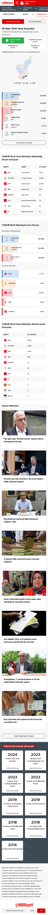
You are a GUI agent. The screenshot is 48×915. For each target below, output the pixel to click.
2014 (41, 910)
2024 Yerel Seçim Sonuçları (14, 910)
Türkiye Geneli (9, 14)
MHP (12, 97)
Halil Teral (15, 125)
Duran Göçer (16, 110)
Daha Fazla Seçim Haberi (24, 736)
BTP (12, 135)
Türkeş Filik (15, 95)
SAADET (14, 127)
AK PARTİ (14, 104)
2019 (32, 910)
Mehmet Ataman (27, 211)
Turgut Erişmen (17, 102)
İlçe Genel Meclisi (35, 21)
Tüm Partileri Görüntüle (24, 142)
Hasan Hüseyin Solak (19, 132)
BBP (12, 119)
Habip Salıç (15, 117)
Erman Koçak (25, 206)
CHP (12, 112)
